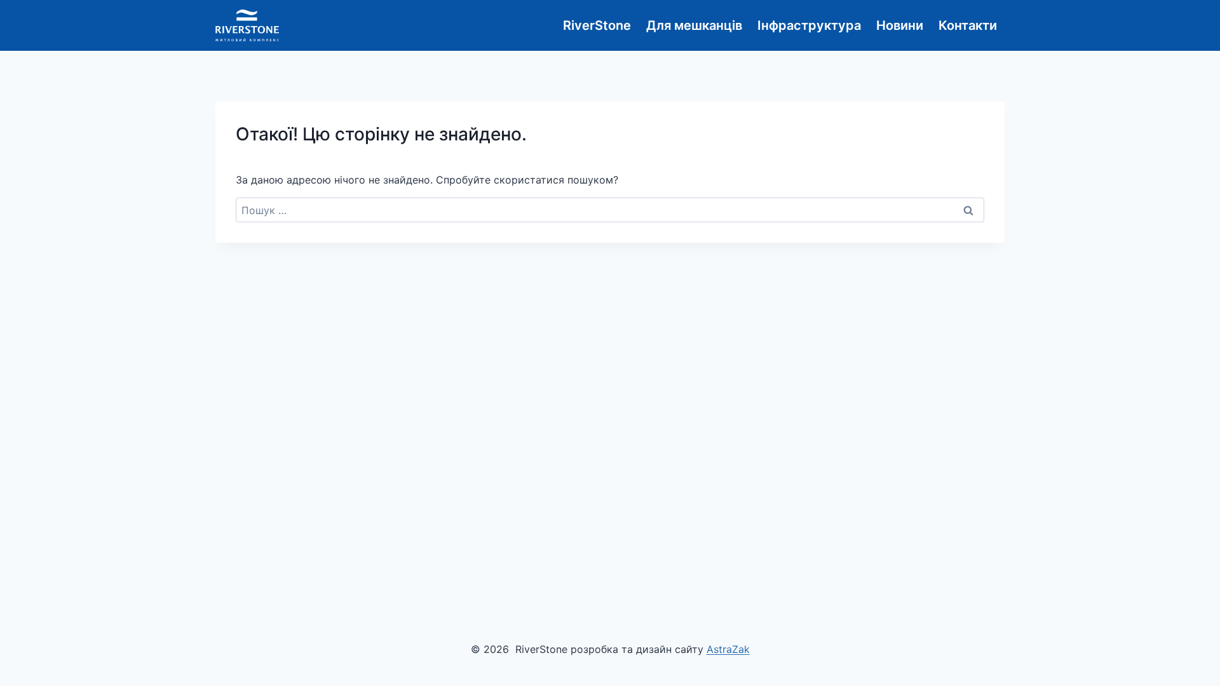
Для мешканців (694, 25)
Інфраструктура (809, 25)
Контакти (968, 25)
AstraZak (728, 649)
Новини (899, 25)
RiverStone (597, 25)
